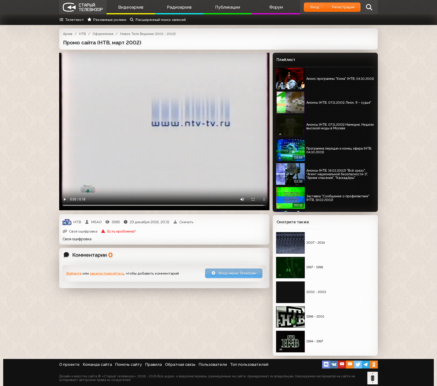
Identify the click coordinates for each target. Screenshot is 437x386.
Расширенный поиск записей (160, 20)
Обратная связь (180, 364)
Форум (276, 7)
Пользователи (213, 364)
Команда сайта (97, 364)
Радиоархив (179, 7)
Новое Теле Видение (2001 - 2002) (148, 34)
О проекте (69, 364)
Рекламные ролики (109, 20)
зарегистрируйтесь (107, 273)
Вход (314, 7)
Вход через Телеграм (237, 273)
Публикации (227, 7)
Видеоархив (130, 7)
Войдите (74, 273)
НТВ (82, 34)
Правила (153, 364)
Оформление (103, 34)
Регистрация (343, 7)
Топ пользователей (249, 364)
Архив (67, 34)
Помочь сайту (128, 364)
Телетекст (74, 20)
